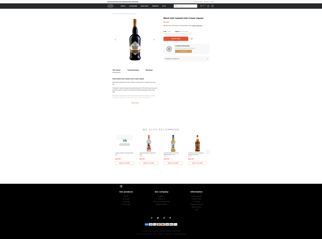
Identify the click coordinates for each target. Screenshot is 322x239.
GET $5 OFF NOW (177, 125)
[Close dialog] (192, 103)
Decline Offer (177, 131)
